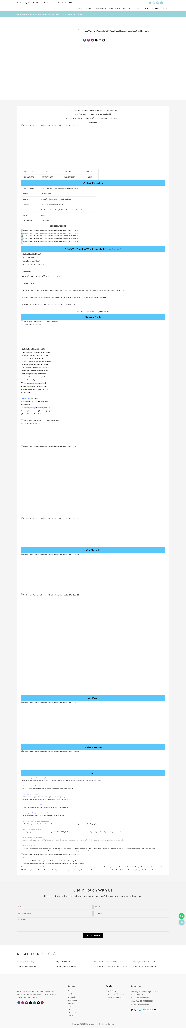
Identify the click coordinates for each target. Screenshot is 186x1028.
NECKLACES (29, 172)
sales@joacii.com (143, 1004)
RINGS (47, 172)
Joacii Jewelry (22, 14)
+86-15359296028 (146, 1001)
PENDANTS (89, 172)
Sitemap (111, 1024)
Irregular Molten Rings (26, 966)
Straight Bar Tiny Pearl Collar (145, 966)
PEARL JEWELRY (68, 177)
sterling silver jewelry (42, 367)
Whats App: (135, 1001)
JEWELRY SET (47, 177)
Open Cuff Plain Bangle (66, 966)
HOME (89, 177)
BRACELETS (29, 177)
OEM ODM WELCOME (58, 226)
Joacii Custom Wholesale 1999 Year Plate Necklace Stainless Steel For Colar (56, 14)
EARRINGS (69, 172)
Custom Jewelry (111, 249)
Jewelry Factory (30, 408)
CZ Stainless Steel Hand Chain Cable (110, 966)
